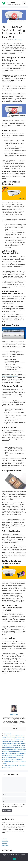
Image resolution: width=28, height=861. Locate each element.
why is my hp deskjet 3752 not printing (12, 759)
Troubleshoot (7, 733)
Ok (14, 859)
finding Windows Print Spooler (10, 376)
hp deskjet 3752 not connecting (10, 745)
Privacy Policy (5, 845)
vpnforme (11, 2)
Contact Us (5, 841)
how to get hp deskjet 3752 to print (13, 735)
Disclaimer (4, 843)
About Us (4, 839)
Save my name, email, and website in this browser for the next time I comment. (14, 805)
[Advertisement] (14, 689)
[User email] (16, 729)
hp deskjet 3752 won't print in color (14, 757)
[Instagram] (13, 729)
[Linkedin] (14, 729)
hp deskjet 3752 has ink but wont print (15, 743)
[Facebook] (11, 729)
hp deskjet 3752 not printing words (14, 751)
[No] (26, 857)
